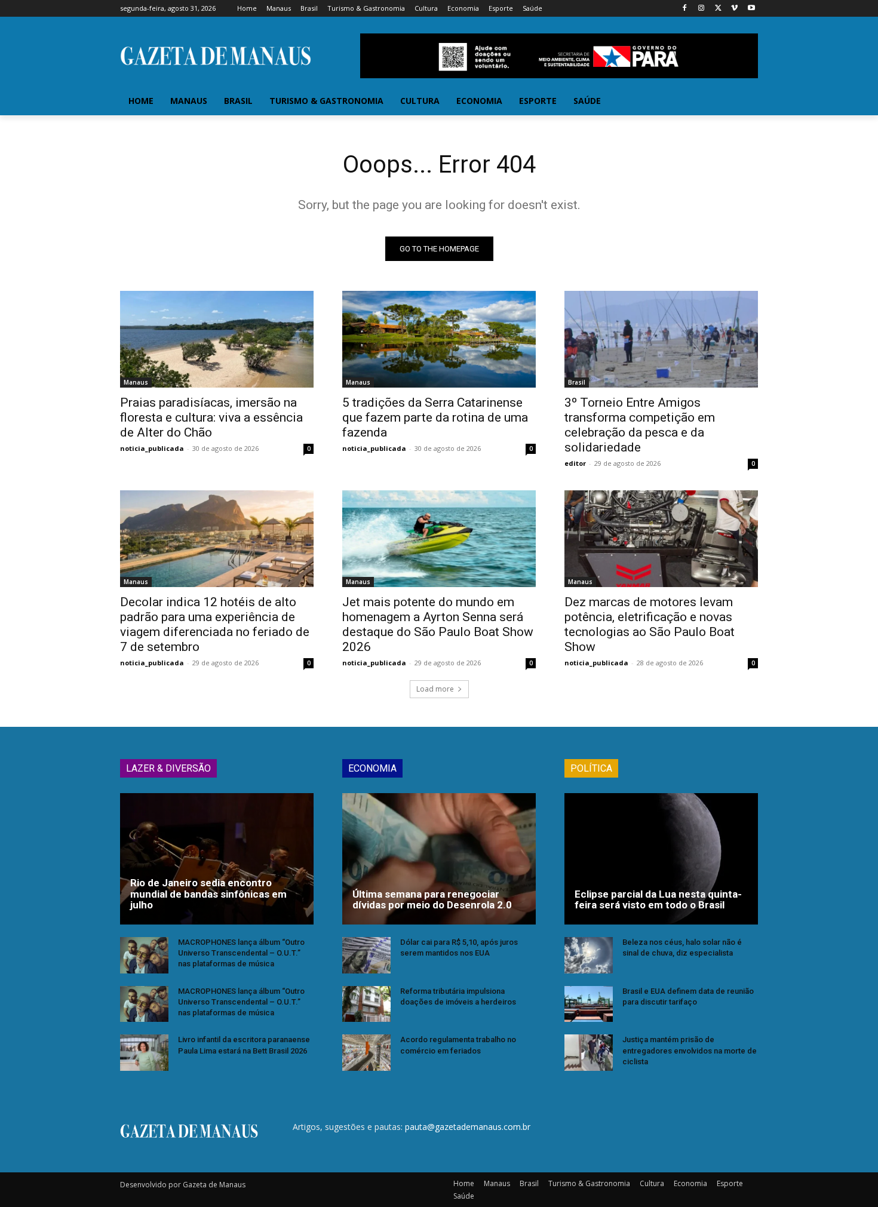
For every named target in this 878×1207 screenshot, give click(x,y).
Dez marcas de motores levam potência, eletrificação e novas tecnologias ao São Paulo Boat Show (649, 624)
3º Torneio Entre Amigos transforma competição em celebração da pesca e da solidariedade (639, 424)
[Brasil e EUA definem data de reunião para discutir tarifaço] (588, 1004)
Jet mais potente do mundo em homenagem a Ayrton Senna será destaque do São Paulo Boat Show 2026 (437, 624)
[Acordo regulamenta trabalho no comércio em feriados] (366, 1052)
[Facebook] (685, 9)
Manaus (136, 382)
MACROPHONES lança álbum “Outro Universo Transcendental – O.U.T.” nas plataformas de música (241, 953)
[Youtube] (751, 9)
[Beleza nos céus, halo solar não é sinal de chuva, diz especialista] (588, 955)
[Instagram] (701, 9)
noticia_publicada (152, 448)
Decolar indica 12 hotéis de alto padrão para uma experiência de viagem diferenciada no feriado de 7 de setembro (214, 624)
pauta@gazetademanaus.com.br (467, 1126)
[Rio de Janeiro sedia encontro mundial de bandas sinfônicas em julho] (217, 859)
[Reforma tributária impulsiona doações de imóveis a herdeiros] (366, 1004)
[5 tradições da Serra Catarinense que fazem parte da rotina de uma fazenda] (439, 339)
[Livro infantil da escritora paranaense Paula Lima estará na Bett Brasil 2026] (144, 1052)
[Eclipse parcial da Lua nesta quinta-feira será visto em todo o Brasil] (661, 859)
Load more (435, 689)
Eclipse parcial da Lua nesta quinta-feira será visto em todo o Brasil (658, 899)
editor (575, 463)
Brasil (576, 382)
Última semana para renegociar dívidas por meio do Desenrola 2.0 (432, 899)
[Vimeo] (734, 9)
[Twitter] (718, 9)
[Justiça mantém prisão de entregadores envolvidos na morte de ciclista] (588, 1052)
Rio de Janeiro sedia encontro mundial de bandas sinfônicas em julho (208, 894)
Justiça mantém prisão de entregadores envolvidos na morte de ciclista (689, 1050)
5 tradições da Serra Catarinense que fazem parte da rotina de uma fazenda (435, 417)
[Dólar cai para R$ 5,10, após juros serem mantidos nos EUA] (366, 955)
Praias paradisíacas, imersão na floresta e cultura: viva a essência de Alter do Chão (211, 417)
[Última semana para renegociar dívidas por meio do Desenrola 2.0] (439, 859)
